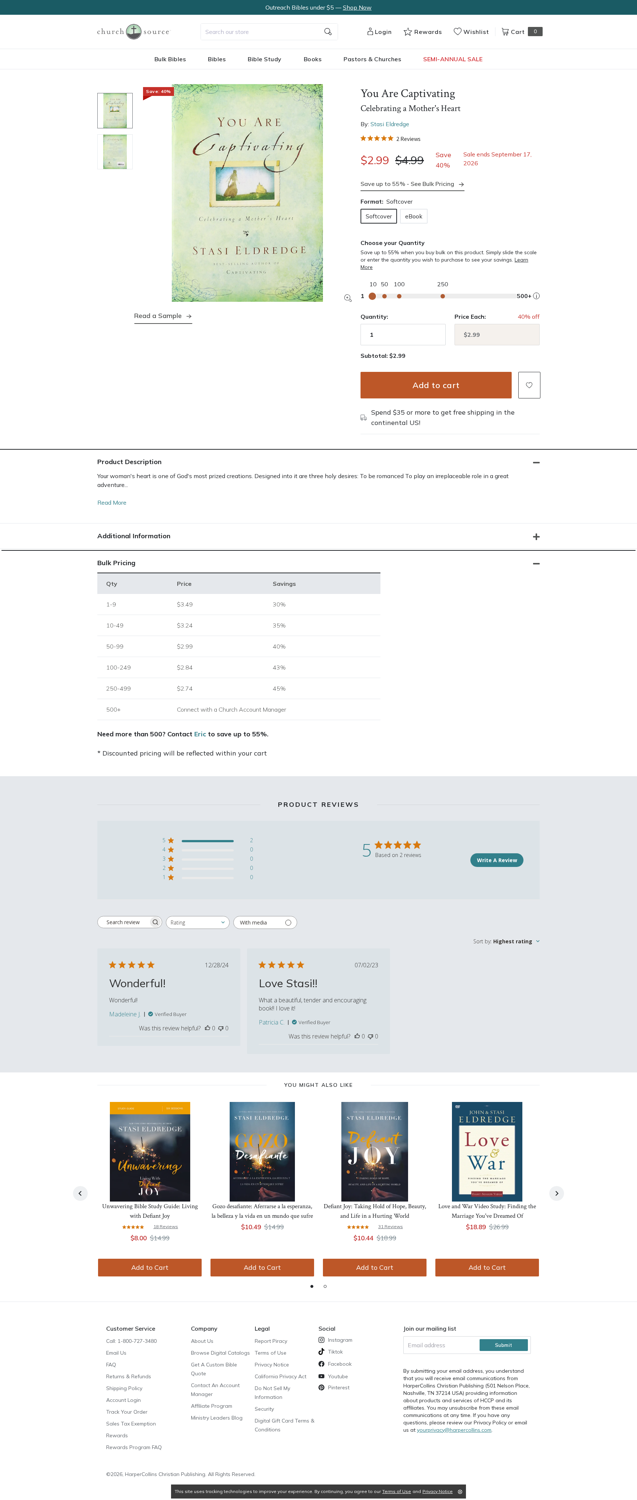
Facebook (340, 1364)
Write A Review (497, 860)
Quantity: (374, 316)
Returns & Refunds (128, 1376)
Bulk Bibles (170, 59)
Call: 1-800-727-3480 (131, 1341)
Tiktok (335, 1351)
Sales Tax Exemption (131, 1423)
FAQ (111, 1364)
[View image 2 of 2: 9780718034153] (115, 152)
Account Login (123, 1400)
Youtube (338, 1376)
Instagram (340, 1340)
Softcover (379, 216)
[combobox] (269, 31)
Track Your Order (126, 1412)
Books (313, 59)
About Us (202, 1341)
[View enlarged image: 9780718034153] (247, 193)
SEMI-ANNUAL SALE (453, 59)
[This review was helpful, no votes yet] (207, 1028)
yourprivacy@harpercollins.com (454, 1430)
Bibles (217, 59)
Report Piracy (271, 1341)
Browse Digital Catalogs (220, 1352)
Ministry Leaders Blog (217, 1417)
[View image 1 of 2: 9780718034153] (115, 110)
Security (264, 1409)
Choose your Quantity (393, 242)
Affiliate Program (211, 1406)
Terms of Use (270, 1352)
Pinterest (338, 1387)
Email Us (116, 1352)
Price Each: (470, 316)
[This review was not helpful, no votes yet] (220, 1028)
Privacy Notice (272, 1364)
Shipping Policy (124, 1388)
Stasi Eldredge (389, 124)
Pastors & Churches (372, 59)
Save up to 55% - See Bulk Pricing (407, 183)
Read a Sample (158, 315)
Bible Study (265, 59)
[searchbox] (123, 922)
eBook (413, 216)
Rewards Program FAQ (134, 1447)
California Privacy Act (280, 1376)
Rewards (117, 1435)
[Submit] (328, 31)
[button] (529, 385)
